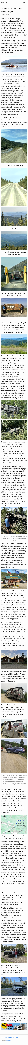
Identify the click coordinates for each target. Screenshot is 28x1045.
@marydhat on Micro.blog (11, 1037)
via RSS (8, 1040)
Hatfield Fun (6, 2)
